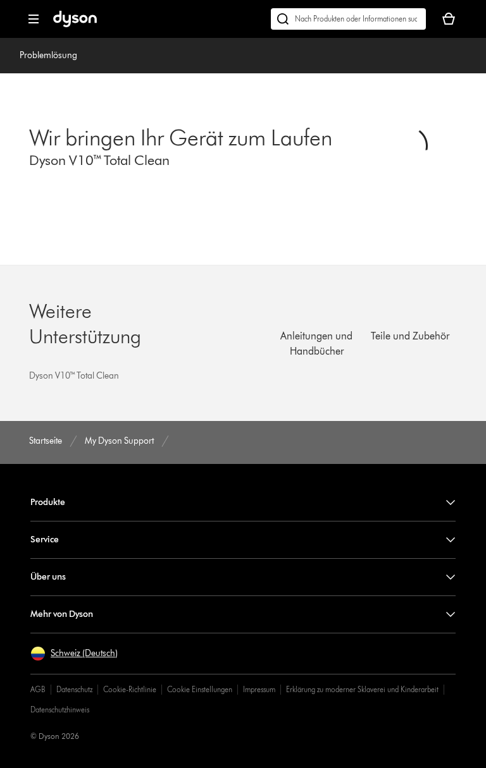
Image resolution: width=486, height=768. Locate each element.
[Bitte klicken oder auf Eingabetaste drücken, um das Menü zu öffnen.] (33, 19)
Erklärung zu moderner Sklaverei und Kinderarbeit (362, 689)
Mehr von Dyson (61, 614)
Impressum (259, 689)
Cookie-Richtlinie (129, 689)
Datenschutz (74, 689)
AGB (38, 689)
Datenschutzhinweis (59, 709)
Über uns (48, 576)
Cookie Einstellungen (199, 689)
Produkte (47, 502)
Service (44, 539)
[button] (74, 653)
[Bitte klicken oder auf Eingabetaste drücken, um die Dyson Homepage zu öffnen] (75, 24)
